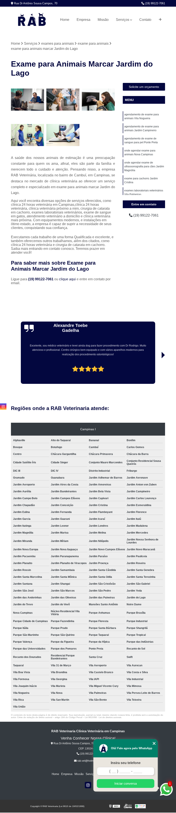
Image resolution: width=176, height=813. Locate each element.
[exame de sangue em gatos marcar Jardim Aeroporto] (27, 135)
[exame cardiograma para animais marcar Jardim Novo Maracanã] (98, 99)
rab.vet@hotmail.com (89, 760)
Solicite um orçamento (144, 86)
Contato (145, 19)
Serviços (122, 19)
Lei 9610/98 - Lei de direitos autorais (103, 717)
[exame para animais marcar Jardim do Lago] (63, 99)
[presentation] (25, 371)
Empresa (83, 19)
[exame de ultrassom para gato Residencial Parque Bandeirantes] (63, 135)
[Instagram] (88, 785)
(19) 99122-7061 (154, 3)
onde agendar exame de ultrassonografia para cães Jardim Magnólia (144, 166)
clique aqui (67, 279)
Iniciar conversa (125, 783)
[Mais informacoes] (160, 19)
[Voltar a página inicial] (32, 20)
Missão (103, 19)
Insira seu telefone (126, 763)
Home (64, 19)
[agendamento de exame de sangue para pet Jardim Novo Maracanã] (27, 99)
